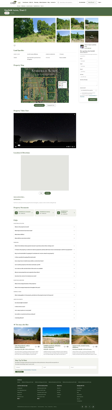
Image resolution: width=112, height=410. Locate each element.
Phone (81, 69)
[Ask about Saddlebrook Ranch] (67, 346)
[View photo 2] (63, 24)
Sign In (99, 2)
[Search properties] (58, 2)
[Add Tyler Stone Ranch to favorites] (35, 346)
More (18, 398)
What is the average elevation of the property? (25, 283)
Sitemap (55, 406)
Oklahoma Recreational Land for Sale (69, 382)
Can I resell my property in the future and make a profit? (27, 264)
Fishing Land (19, 392)
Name (81, 58)
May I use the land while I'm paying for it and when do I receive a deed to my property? (34, 253)
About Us (58, 388)
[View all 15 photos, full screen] (35, 30)
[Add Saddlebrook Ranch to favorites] (64, 346)
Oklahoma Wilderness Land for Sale (84, 382)
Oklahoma (23, 6)
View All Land (91, 2)
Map (41, 193)
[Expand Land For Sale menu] (21, 2)
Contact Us (53, 2)
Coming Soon (79, 401)
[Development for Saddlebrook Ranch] (56, 341)
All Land (18, 6)
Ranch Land (19, 394)
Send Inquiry (92, 99)
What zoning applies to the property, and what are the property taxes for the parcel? (34, 295)
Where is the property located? (22, 227)
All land (18, 382)
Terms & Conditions (41, 406)
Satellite (47, 193)
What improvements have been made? (23, 230)
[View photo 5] (63, 36)
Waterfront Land (20, 396)
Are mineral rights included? (21, 302)
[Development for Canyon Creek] (84, 341)
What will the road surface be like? (22, 238)
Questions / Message (83, 79)
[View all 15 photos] (91, 36)
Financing (36, 2)
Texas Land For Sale (41, 396)
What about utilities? (19, 234)
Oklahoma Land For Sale (41, 388)
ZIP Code (81, 74)
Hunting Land (19, 388)
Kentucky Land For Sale (41, 394)
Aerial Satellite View (39, 105)
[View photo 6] (77, 36)
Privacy (46, 406)
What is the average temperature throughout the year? (27, 287)
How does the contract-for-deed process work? (25, 276)
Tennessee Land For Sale (42, 392)
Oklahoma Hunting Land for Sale (41, 382)
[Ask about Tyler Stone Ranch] (38, 346)
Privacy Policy (82, 96)
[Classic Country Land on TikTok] (93, 406)
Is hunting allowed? (19, 318)
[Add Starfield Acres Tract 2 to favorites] (14, 45)
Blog (49, 2)
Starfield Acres (37, 6)
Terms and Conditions (92, 95)
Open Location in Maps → (19, 197)
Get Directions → (17, 199)
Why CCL (31, 2)
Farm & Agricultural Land (21, 390)
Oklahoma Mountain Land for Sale (55, 382)
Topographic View (50, 105)
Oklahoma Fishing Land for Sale (27, 382)
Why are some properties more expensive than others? (27, 272)
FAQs (78, 392)
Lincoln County (29, 6)
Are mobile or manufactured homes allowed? (25, 314)
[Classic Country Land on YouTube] (89, 406)
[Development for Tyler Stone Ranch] (27, 341)
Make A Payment (43, 2)
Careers (58, 396)
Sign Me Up (19, 371)
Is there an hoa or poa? (20, 306)
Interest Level (83, 87)
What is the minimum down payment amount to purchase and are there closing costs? (34, 246)
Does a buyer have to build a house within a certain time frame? (29, 261)
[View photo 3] (77, 24)
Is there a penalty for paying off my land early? (25, 257)
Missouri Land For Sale (41, 390)
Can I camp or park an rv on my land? (23, 310)
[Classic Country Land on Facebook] (82, 406)
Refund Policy (50, 406)
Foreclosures (25, 2)
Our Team (59, 390)
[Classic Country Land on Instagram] (86, 406)
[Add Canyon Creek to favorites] (93, 346)
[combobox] (69, 2)
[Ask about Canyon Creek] (96, 346)
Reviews (58, 392)
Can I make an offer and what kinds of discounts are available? (29, 268)
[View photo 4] (91, 24)
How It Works (79, 388)
